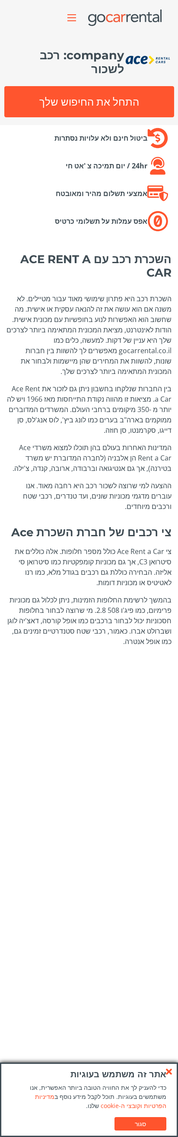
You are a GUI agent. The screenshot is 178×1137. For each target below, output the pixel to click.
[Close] (169, 1071)
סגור (140, 1124)
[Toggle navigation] (72, 18)
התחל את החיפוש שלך (89, 101)
